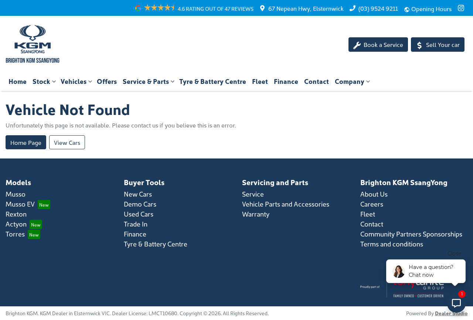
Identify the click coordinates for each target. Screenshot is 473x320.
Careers (371, 203)
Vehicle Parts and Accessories (285, 203)
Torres (15, 233)
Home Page (25, 142)
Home (17, 81)
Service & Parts (146, 81)
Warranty (255, 213)
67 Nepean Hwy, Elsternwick (306, 8)
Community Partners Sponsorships (411, 233)
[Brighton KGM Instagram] (462, 7)
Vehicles (73, 81)
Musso (15, 193)
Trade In (135, 223)
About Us (374, 193)
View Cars (67, 142)
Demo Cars (140, 203)
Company (349, 81)
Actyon (16, 223)
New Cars (138, 193)
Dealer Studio (451, 313)
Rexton (16, 213)
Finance (286, 81)
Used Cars (138, 213)
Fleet (260, 81)
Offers (107, 81)
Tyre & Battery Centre (212, 81)
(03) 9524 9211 (378, 8)
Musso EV (20, 203)
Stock (41, 81)
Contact (316, 81)
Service (253, 193)
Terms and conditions (391, 243)
